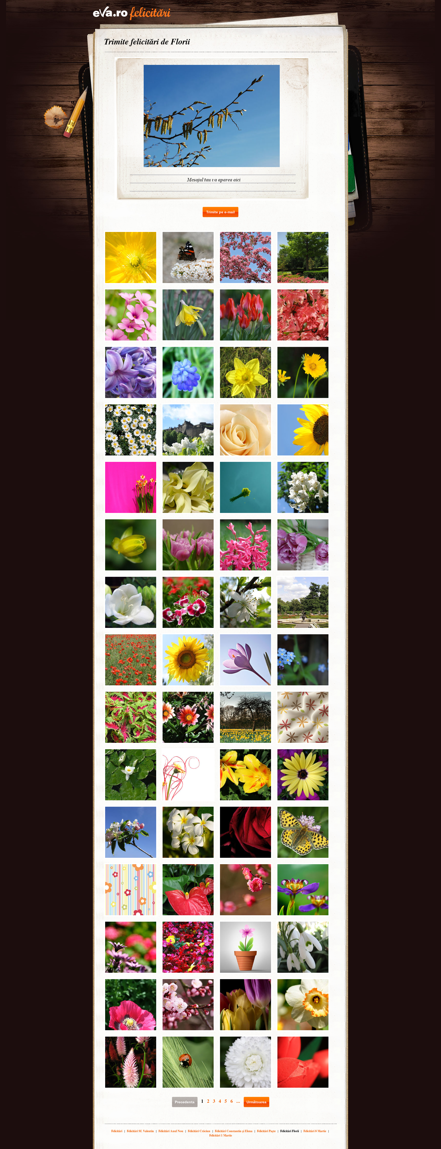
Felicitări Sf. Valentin (140, 1131)
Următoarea (256, 1102)
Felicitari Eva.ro (131, 13)
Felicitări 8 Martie (314, 1131)
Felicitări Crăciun (199, 1131)
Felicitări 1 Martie (220, 1135)
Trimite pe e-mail (220, 212)
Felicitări (116, 1131)
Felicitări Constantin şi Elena (233, 1131)
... (238, 1101)
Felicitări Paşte (266, 1131)
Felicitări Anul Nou (170, 1131)
